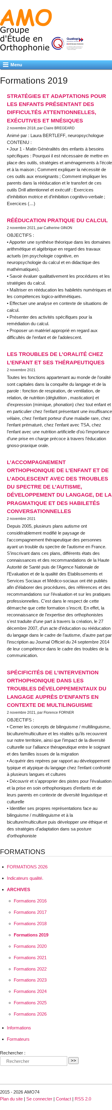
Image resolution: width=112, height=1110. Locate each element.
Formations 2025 (30, 1002)
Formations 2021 (30, 957)
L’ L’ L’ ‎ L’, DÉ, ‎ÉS (59, 486)
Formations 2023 (30, 979)
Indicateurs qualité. (25, 878)
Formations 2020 (30, 946)
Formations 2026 (30, 1014)
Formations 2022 (30, 968)
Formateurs (18, 1039)
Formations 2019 (31, 934)
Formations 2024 (30, 991)
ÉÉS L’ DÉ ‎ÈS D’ (56, 688)
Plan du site (11, 1098)
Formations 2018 (30, 923)
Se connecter (39, 1098)
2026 (27, 866)
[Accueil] (44, 49)
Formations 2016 (30, 900)
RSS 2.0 (83, 1098)
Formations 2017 (30, 912)
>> (73, 1060)
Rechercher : (12, 1052)
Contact (63, 1098)
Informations (19, 1027)
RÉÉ (57, 220)
